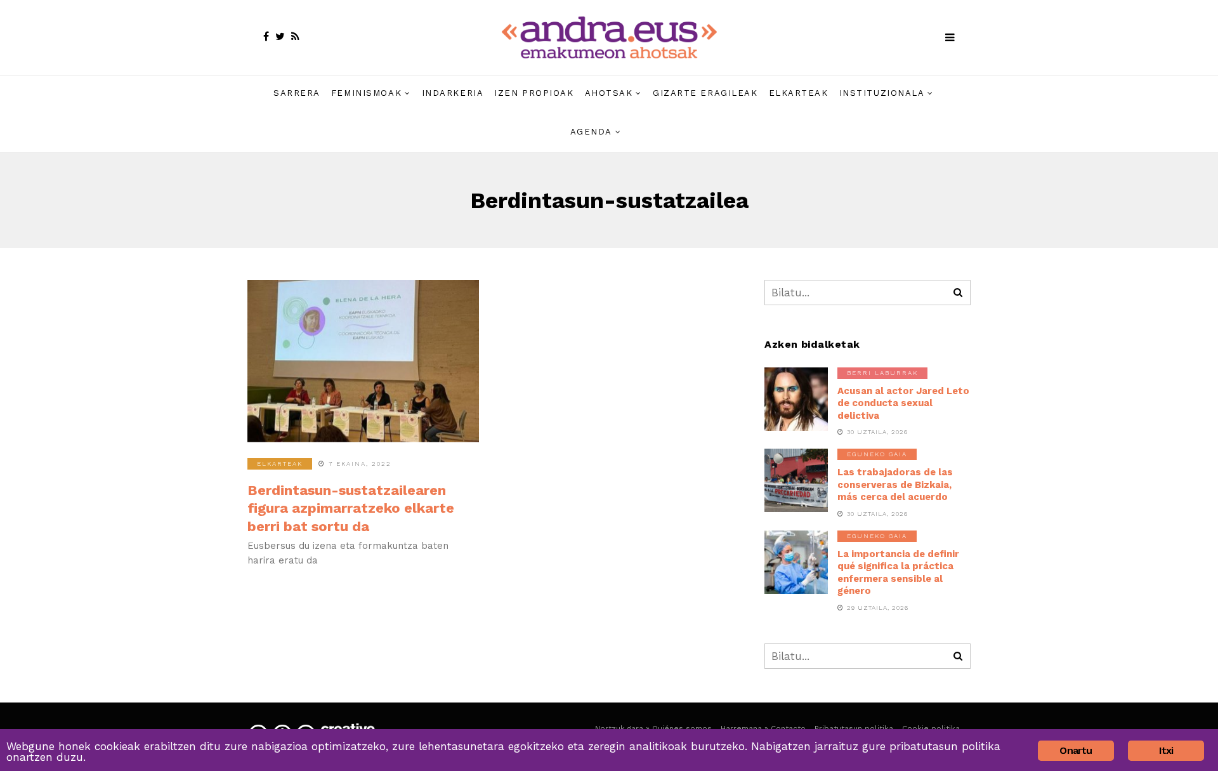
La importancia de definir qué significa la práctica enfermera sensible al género (898, 572)
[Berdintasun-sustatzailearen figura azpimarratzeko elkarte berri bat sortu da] (363, 361)
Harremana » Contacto (763, 728)
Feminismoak (366, 93)
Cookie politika (931, 728)
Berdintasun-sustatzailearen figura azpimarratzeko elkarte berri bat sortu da (350, 508)
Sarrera (296, 93)
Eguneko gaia (877, 454)
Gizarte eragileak (705, 93)
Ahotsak (609, 93)
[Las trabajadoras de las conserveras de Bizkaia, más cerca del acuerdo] (796, 480)
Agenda (591, 131)
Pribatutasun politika (854, 728)
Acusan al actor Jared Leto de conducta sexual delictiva (903, 403)
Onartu (1075, 750)
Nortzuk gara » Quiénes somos (653, 728)
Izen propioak (533, 93)
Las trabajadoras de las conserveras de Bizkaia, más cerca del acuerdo (895, 484)
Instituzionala (882, 93)
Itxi (1166, 750)
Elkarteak (798, 93)
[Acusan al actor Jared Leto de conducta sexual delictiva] (796, 399)
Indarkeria (453, 93)
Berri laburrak (882, 372)
